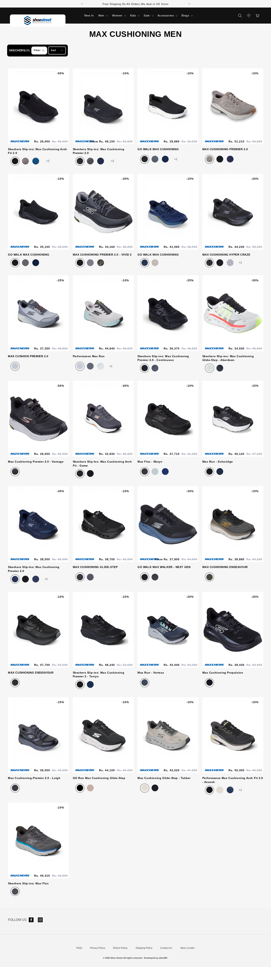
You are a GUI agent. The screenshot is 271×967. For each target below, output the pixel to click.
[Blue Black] (35, 161)
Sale (147, 15)
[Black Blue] (155, 787)
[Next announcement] (189, 4)
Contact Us (166, 948)
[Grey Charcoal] (80, 366)
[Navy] (100, 161)
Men (101, 15)
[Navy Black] (15, 579)
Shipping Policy (144, 948)
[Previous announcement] (82, 4)
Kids (133, 15)
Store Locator (187, 948)
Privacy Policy (97, 948)
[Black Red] (90, 473)
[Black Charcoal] (15, 682)
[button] (103, 15)
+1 (175, 159)
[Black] (144, 577)
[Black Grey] (80, 262)
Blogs (185, 15)
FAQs (79, 948)
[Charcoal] (25, 262)
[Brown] (25, 161)
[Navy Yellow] (144, 262)
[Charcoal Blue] (15, 891)
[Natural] (144, 787)
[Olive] (100, 262)
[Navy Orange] (165, 159)
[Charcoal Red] (155, 159)
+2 (47, 160)
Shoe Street (117, 958)
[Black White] (144, 159)
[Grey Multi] (90, 366)
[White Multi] (100, 366)
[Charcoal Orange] (15, 471)
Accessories (166, 15)
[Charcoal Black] (90, 161)
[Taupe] (209, 159)
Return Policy (120, 948)
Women (117, 15)
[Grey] (230, 262)
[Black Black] (15, 161)
